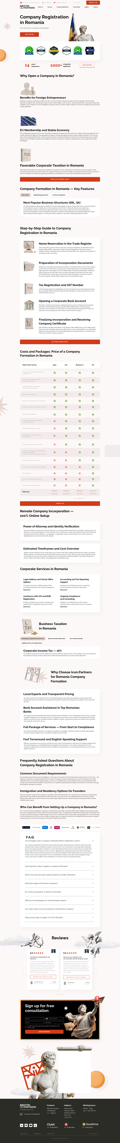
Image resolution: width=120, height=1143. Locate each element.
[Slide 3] (61, 994)
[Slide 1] (57, 994)
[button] (93, 3)
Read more (26, 590)
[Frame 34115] (30, 1125)
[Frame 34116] (26, 1125)
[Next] (97, 970)
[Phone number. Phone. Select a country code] (47, 1018)
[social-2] (21, 1125)
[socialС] (35, 1125)
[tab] (25, 195)
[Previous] (23, 970)
